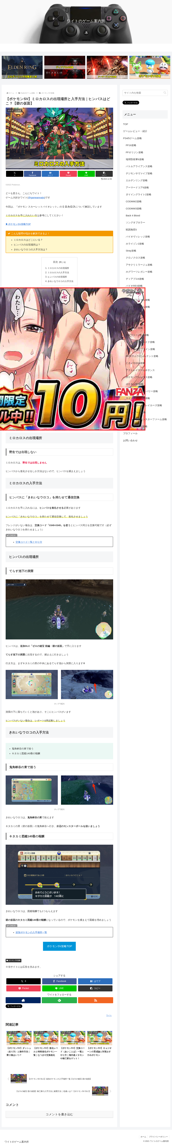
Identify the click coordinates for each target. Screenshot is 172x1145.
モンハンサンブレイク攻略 (140, 342)
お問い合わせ (130, 440)
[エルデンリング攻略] (22, 67)
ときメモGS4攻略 (135, 363)
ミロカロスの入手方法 (58, 272)
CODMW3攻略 (134, 208)
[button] (104, 174)
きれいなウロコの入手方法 (60, 281)
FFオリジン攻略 (134, 152)
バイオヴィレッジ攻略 (138, 236)
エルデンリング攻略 (137, 180)
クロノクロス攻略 (135, 257)
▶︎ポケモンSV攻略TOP (18, 224)
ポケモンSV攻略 (15, 960)
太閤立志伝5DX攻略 (136, 426)
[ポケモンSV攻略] (149, 67)
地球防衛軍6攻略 (135, 159)
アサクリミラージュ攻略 (139, 264)
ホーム (143, 1137)
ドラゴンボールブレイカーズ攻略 (144, 405)
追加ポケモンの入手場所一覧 (31, 932)
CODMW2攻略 (134, 201)
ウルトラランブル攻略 (138, 307)
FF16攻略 (131, 145)
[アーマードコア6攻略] (107, 67)
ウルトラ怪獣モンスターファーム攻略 (146, 419)
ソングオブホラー (135, 222)
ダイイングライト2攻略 (138, 194)
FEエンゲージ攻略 (136, 412)
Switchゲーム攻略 (132, 321)
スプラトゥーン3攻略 (137, 335)
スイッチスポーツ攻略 (138, 398)
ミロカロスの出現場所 (58, 268)
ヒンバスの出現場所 (57, 277)
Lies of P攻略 (133, 292)
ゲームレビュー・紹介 (135, 131)
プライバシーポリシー (158, 1137)
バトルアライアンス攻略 (139, 166)
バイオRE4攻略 (134, 286)
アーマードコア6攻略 (137, 187)
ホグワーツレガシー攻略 (139, 271)
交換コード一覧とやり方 (29, 542)
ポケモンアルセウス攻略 (139, 377)
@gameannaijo (36, 197)
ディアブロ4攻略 (135, 278)
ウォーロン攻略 (134, 314)
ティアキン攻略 (134, 328)
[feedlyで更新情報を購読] (59, 1000)
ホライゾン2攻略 (135, 243)
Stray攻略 (131, 250)
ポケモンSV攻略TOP (59, 946)
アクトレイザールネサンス (140, 370)
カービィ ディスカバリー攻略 (142, 391)
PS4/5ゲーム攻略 (132, 138)
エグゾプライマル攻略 (138, 299)
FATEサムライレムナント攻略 (142, 356)
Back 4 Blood (133, 215)
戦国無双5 (131, 229)
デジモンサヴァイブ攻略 (139, 173)
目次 (55, 262)
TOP (125, 124)
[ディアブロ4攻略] (64, 67)
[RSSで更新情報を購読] (95, 1000)
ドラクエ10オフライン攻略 (140, 349)
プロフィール (130, 433)
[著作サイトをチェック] (23, 1000)
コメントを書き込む (59, 1114)
